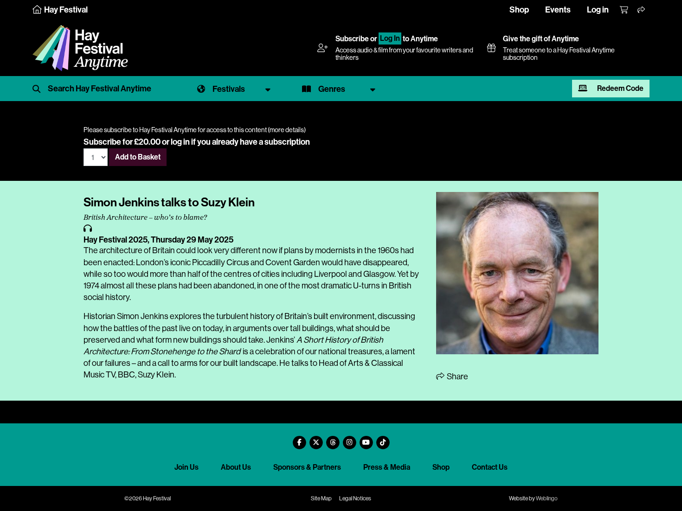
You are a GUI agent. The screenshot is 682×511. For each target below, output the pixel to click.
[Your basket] (624, 10)
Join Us (186, 467)
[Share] (642, 10)
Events (558, 10)
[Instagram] (349, 439)
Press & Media (386, 467)
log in (180, 142)
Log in (598, 10)
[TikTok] (382, 439)
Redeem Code (619, 88)
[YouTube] (366, 439)
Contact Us (490, 467)
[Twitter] (316, 439)
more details (287, 130)
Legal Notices (355, 498)
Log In (390, 38)
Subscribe (352, 38)
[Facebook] (299, 439)
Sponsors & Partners (307, 467)
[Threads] (332, 439)
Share (456, 376)
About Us (236, 467)
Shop (519, 10)
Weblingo (547, 498)
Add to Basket (138, 157)
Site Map (321, 498)
